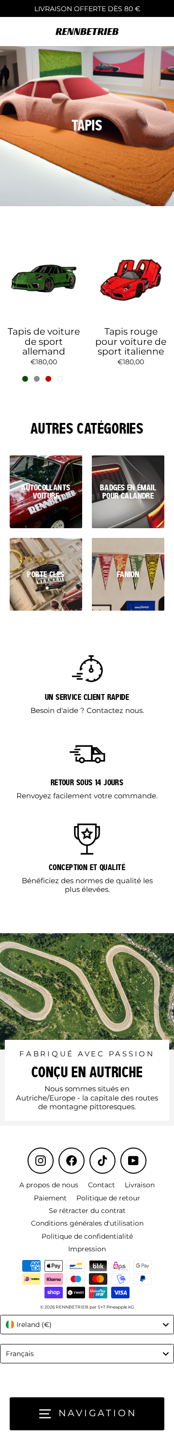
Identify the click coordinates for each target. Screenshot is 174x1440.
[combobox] (87, 1324)
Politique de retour (108, 1198)
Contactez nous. (115, 710)
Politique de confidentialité (87, 1236)
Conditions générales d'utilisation (87, 1223)
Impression (87, 1249)
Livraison (140, 1185)
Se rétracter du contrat (87, 1210)
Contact (101, 1185)
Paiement (50, 1198)
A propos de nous (48, 1185)
